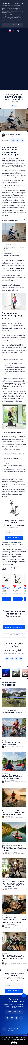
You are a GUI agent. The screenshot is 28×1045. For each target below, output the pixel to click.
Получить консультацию (14, 627)
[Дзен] (21, 1018)
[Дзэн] (16, 658)
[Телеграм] (21, 658)
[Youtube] (12, 658)
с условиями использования (18, 633)
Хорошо (14, 1043)
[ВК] (7, 658)
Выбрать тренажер (14, 1012)
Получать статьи (14, 538)
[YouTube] (16, 1018)
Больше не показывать (12, 24)
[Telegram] (7, 1018)
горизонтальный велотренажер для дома (13, 183)
